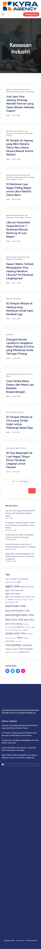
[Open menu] (3, 14)
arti (6, 599)
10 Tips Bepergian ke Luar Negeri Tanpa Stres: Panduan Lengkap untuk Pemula (19, 460)
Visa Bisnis (26, 638)
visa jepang (13, 645)
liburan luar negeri (30, 627)
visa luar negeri (28, 133)
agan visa (8, 579)
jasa (17, 602)
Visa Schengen (26, 648)
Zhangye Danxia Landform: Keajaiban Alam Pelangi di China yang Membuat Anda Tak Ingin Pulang (20, 346)
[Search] (32, 490)
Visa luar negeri (11, 649)
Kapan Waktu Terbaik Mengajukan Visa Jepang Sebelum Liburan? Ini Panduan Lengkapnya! (19, 271)
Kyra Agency (20, 940)
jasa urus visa (14, 619)
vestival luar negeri (10, 638)
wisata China (23, 652)
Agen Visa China (27, 587)
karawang (26, 624)
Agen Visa (9, 89)
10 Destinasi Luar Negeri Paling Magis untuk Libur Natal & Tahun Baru (18, 189)
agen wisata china (28, 597)
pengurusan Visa (15, 633)
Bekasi (10, 599)
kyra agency (18, 627)
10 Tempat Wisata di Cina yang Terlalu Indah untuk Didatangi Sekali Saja (19, 422)
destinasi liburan (10, 602)
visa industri (18, 641)
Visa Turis (9, 135)
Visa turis (15, 652)
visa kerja (27, 645)
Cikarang (30, 599)
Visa (28, 374)
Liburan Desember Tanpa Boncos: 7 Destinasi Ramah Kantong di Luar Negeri (18, 229)
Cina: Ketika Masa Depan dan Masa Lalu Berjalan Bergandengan (20, 386)
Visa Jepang (30, 92)
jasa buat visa (15, 606)
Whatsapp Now (31, 14)
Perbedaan (30, 633)
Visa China (9, 334)
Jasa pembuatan (18, 131)
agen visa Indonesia (14, 590)
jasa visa (29, 619)
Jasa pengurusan (20, 92)
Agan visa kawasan (10, 582)
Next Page (24, 481)
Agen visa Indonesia (19, 89)
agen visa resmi (12, 593)
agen (19, 582)
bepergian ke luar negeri (20, 599)
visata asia (8, 652)
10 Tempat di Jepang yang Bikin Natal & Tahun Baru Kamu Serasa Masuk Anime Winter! (19, 147)
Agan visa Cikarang (20, 579)
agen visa (12, 586)
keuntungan (8, 627)
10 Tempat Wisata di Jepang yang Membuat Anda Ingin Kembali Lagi (19, 309)
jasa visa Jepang (13, 623)
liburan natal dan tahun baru (13, 630)
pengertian (25, 630)
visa (19, 637)
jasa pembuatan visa (17, 610)
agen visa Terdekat (13, 597)
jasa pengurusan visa (19, 615)
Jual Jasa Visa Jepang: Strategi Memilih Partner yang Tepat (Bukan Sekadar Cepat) (20, 104)
